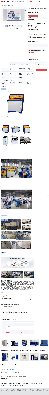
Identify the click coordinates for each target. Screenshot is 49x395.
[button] (32, 64)
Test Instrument (9, 5)
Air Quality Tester (40, 383)
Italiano (20, 390)
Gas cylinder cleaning (3, 371)
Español (9, 390)
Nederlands (26, 390)
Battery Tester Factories (4, 383)
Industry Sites (29, 389)
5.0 (38, 64)
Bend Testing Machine (32, 379)
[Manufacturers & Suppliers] (5, 1)
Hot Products (5, 389)
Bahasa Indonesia (46, 390)
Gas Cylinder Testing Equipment (40, 371)
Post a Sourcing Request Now (23, 332)
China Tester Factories (11, 383)
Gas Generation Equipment (16, 372)
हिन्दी (34, 390)
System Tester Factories (18, 383)
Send (7, 332)
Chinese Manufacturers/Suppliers (15, 389)
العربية (28, 390)
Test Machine (13, 5)
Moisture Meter (3, 379)
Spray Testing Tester (15, 385)
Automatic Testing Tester (34, 383)
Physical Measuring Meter (10, 379)
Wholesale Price (25, 389)
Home (1, 5)
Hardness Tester (16, 379)
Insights (44, 389)
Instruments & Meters (5, 5)
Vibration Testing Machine (39, 379)
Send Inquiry (33, 15)
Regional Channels (33, 389)
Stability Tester (9, 385)
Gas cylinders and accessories (4, 372)
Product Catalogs (11, 369)
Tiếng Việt (42, 390)
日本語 (33, 390)
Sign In (29, 59)
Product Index (37, 389)
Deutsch (23, 390)
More (1, 386)
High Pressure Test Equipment (28, 371)
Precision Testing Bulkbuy (22, 385)
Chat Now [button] (44, 15)
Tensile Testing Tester (3, 385)
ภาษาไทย (37, 390)
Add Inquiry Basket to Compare (14, 28)
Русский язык (17, 390)
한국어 (30, 390)
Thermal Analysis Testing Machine (24, 379)
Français (14, 390)
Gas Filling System (15, 371)
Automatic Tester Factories (26, 383)
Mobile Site (41, 389)
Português (12, 390)
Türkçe (39, 390)
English (6, 390)
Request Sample (42, 17)
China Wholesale (21, 389)
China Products (9, 389)
